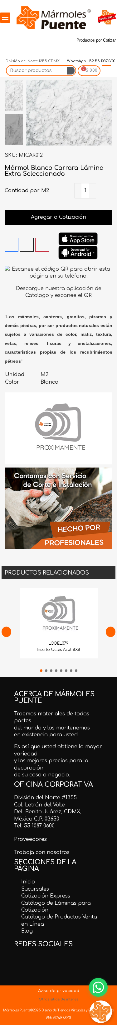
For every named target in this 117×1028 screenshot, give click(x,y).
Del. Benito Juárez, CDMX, (47, 812)
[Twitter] (21, 36)
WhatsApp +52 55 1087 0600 (90, 61)
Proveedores (30, 839)
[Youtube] (7, 50)
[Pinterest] (36, 36)
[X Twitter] (27, 245)
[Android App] (78, 252)
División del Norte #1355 (45, 797)
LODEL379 (58, 643)
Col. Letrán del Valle (39, 805)
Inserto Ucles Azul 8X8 (58, 649)
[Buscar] (71, 70)
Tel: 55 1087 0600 (34, 826)
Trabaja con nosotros (42, 852)
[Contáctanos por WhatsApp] (98, 987)
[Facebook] (7, 36)
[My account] (106, 70)
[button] (31, 113)
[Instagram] (50, 36)
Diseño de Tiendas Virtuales (63, 1010)
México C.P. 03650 (36, 819)
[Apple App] (78, 239)
